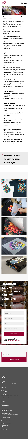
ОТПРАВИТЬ (14, 334)
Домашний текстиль (5, 420)
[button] (22, 3)
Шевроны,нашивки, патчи (6, 410)
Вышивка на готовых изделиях (7, 418)
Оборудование (4, 425)
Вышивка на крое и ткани (6, 411)
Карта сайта (4, 429)
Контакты (3, 427)
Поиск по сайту (14, 359)
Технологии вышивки (5, 417)
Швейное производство (6, 423)
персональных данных (14, 340)
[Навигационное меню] (25, 3)
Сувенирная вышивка (6, 416)
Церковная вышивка (5, 413)
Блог (2, 426)
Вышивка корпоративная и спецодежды (9, 414)
